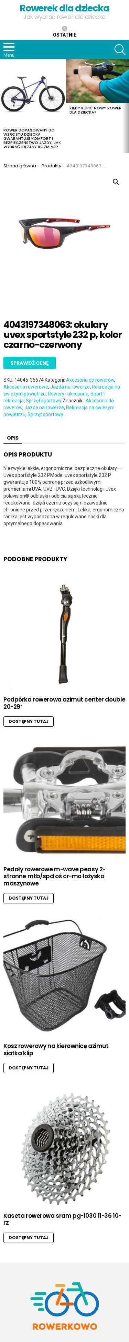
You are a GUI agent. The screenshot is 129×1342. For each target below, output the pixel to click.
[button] (116, 182)
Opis (13, 437)
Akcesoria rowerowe (25, 387)
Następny (125, 106)
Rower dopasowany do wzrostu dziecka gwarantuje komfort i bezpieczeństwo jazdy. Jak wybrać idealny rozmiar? (32, 138)
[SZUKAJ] (120, 49)
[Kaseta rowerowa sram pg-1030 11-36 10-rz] (64, 1147)
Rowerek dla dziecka (64, 8)
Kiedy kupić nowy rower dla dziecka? (95, 110)
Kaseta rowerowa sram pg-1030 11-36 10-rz (62, 1219)
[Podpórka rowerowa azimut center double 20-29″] (64, 630)
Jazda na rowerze (70, 387)
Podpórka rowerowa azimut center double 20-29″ (64, 703)
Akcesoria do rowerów (90, 380)
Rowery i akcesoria (68, 393)
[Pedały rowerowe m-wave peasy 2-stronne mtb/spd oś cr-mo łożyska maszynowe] (64, 800)
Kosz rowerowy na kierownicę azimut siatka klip (56, 1049)
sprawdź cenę (29, 363)
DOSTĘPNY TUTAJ (29, 721)
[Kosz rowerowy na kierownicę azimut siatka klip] (64, 977)
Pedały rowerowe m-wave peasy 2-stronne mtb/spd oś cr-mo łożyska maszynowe (54, 876)
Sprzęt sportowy (44, 400)
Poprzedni (3, 106)
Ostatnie (64, 35)
